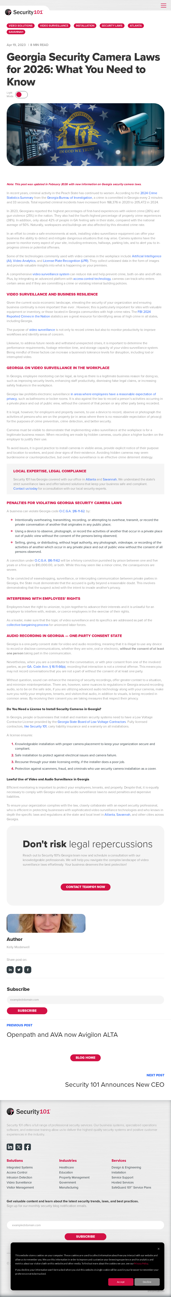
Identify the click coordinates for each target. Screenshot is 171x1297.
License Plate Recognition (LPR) (65, 261)
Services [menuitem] (119, 1160)
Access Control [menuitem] (17, 1172)
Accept (120, 1281)
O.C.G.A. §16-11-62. (72, 511)
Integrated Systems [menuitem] (20, 1167)
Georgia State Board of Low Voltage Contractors (92, 722)
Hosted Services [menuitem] (123, 1182)
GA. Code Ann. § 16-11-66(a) (46, 667)
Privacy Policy (141, 1263)
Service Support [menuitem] (122, 1177)
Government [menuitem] (67, 1182)
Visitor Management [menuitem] (20, 1187)
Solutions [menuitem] (15, 1160)
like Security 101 (35, 726)
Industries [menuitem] (68, 1160)
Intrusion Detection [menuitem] (19, 1177)
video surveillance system (51, 274)
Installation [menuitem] (119, 1172)
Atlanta (91, 479)
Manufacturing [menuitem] (68, 1187)
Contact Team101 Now (85, 887)
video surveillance (42, 330)
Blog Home (85, 1057)
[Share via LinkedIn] (10, 970)
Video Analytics (24, 261)
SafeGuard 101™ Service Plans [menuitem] (131, 1187)
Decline (147, 1281)
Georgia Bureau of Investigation (69, 198)
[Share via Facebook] (27, 970)
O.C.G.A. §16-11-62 (47, 560)
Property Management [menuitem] (74, 1177)
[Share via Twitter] (19, 970)
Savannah (110, 479)
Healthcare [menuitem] (66, 1167)
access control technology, (92, 279)
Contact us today (25, 489)
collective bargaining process (27, 625)
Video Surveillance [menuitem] (19, 1182)
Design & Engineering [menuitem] (126, 1167)
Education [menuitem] (66, 1172)
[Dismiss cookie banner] (158, 1249)
